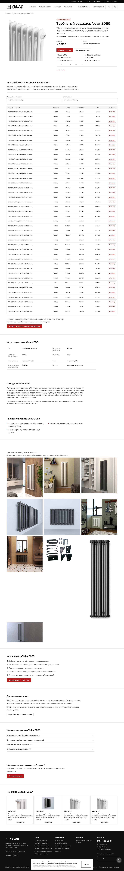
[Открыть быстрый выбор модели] (109, 7)
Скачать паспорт (61, 70)
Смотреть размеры (82, 50)
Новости (58, 851)
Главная (7, 13)
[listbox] (34, 100)
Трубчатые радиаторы (19, 13)
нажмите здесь (71, 866)
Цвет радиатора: (67, 97)
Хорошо (86, 864)
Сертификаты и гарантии (63, 846)
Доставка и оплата (45, 6)
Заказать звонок (108, 859)
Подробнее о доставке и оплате (20, 714)
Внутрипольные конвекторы (43, 851)
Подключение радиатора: (14, 97)
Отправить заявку (15, 776)
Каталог (33, 6)
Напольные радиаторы (41, 846)
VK (7, 851)
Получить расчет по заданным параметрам (24, 326)
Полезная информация (62, 848)
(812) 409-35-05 (102, 844)
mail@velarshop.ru (102, 847)
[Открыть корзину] (115, 7)
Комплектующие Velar (41, 854)
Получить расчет (98, 6)
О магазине (57, 6)
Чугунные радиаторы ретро (43, 848)
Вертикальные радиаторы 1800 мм (84, 841)
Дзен (15, 855)
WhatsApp (22, 851)
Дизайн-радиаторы (40, 840)
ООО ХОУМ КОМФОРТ (104, 849)
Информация (68, 6)
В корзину (112, 111)
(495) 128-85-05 (84, 6)
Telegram (13, 851)
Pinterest (8, 855)
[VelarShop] (15, 7)
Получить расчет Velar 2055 (19, 680)
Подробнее (20, 822)
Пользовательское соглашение (109, 867)
